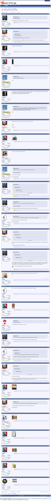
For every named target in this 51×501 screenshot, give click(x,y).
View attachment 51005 (16, 172)
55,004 (9, 424)
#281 (48, 165)
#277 (48, 103)
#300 (48, 477)
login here (29, 498)
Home (3, 5)
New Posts (18, 5)
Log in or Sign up (47, 0)
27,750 (9, 160)
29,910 (9, 296)
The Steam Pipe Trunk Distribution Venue (7, 426)
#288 (48, 286)
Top (48, 495)
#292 (48, 347)
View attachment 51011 (16, 322)
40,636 (9, 327)
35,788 (9, 84)
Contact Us (41, 495)
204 (17, 12)
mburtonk (3, 484)
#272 (48, 28)
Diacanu (3, 278)
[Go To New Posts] (21, 495)
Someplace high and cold (7, 115)
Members (14, 5)
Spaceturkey (4, 35)
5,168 (9, 99)
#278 (48, 119)
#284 (48, 213)
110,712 (9, 282)
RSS (49, 495)
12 (15, 12)
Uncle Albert (4, 21)
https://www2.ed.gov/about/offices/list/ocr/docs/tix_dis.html (20, 93)
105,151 (9, 67)
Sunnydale (9, 161)
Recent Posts (3, 6)
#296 (48, 413)
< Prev (6, 12)
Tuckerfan (3, 65)
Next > (19, 12)
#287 (48, 271)
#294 (48, 383)
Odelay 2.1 (2, 495)
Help (44, 495)
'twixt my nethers (8, 24)
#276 (48, 89)
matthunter (4, 220)
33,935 (9, 130)
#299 (48, 461)
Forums (6, 5)
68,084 (9, 191)
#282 (48, 181)
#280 (48, 149)
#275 (48, 73)
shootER (3, 420)
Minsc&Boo (4, 51)
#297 (48, 430)
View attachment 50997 (16, 18)
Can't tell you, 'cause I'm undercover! (7, 69)
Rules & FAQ (10, 5)
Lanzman (3, 80)
